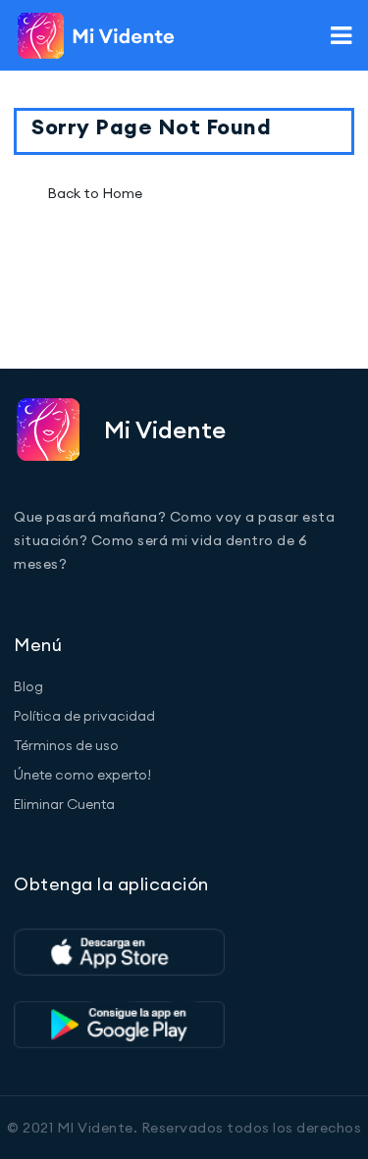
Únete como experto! (82, 774)
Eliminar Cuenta (64, 804)
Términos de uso (66, 745)
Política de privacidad (84, 716)
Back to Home (94, 193)
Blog (28, 686)
